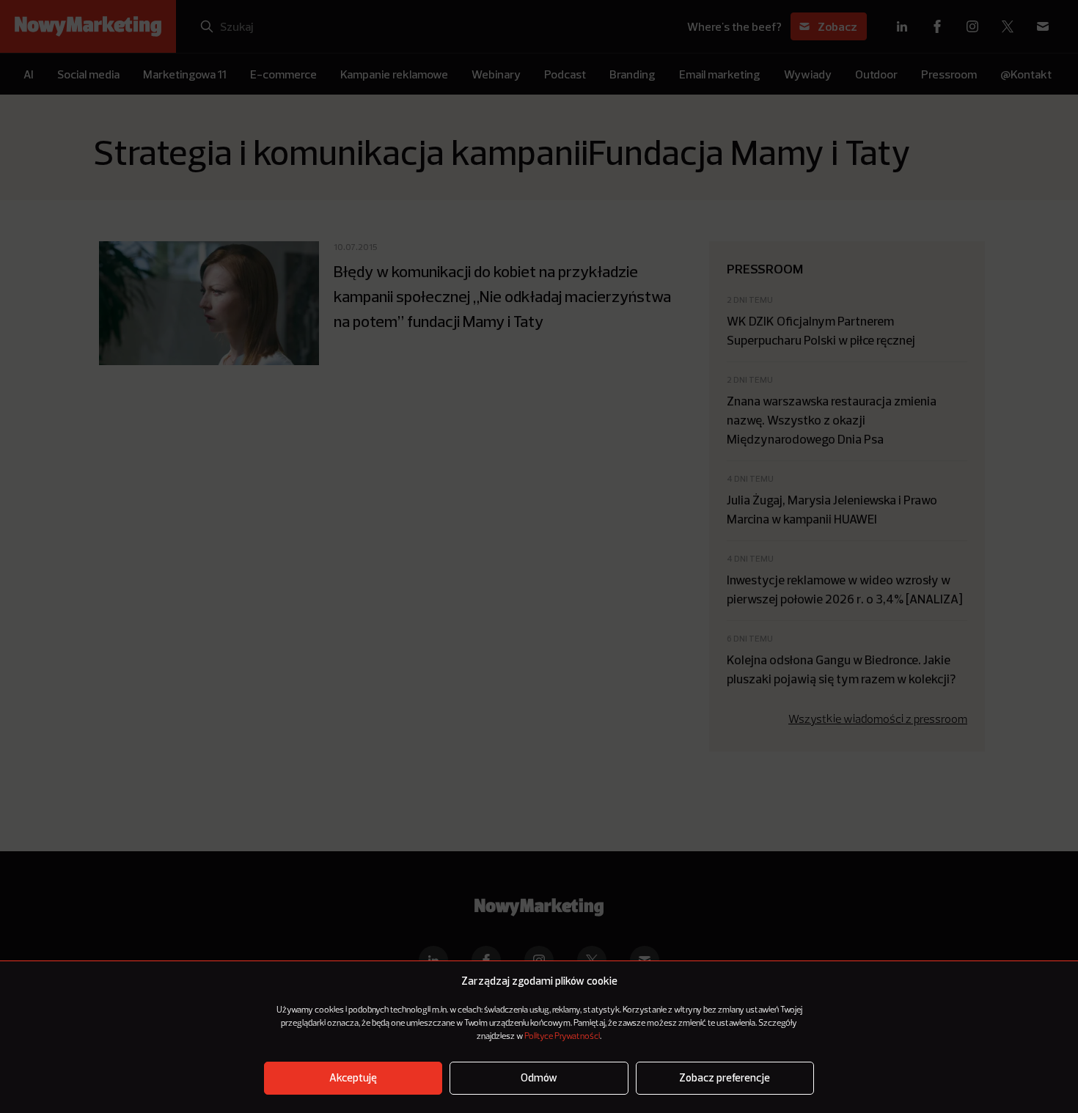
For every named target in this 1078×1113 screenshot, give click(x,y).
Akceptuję (353, 1078)
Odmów (539, 1078)
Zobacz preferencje (724, 1078)
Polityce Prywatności (562, 1036)
